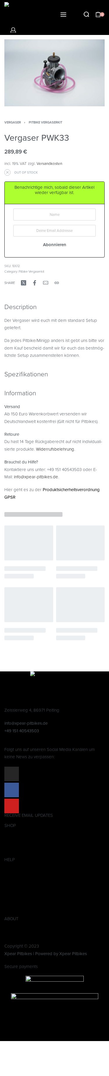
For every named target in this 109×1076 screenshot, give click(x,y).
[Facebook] (11, 790)
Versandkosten (49, 163)
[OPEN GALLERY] (54, 72)
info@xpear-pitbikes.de (36, 476)
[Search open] (86, 14)
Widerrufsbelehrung (55, 449)
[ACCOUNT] (13, 30)
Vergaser (12, 122)
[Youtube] (11, 806)
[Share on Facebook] (34, 282)
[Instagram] (11, 774)
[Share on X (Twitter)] (23, 282)
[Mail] (45, 282)
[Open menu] (63, 14)
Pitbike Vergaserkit (45, 122)
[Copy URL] (56, 282)
